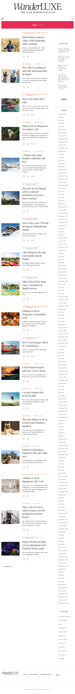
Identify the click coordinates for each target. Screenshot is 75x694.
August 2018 (62, 383)
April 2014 (61, 544)
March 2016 (61, 473)
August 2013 (62, 569)
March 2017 (61, 436)
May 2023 (61, 235)
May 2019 (61, 355)
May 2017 (61, 430)
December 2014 (63, 519)
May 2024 (61, 197)
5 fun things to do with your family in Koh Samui (34, 256)
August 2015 (62, 495)
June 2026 (61, 120)
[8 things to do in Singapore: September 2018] (10, 319)
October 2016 (62, 451)
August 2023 (62, 225)
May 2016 (61, 467)
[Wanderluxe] (37, 8)
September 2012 (63, 603)
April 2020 (61, 321)
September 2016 (63, 454)
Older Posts (7, 566)
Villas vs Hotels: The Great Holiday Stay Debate (63, 68)
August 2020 (62, 309)
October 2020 (62, 303)
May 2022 (61, 259)
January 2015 (62, 516)
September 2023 (63, 222)
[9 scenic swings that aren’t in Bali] (10, 399)
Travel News (35, 183)
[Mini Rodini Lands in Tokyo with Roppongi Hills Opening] (10, 45)
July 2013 (61, 572)
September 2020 (63, 306)
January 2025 (62, 173)
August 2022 (62, 250)
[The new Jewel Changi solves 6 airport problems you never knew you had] (10, 198)
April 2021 (61, 293)
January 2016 (62, 479)
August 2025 (62, 151)
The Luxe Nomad (34, 674)
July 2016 (61, 461)
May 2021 (61, 290)
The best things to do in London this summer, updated (34, 423)
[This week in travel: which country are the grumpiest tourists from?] (10, 517)
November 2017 (63, 411)
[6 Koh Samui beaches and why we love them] (10, 373)
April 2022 (61, 262)
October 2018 (62, 377)
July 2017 (61, 423)
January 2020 (62, 331)
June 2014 (61, 538)
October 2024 (62, 182)
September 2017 (63, 417)
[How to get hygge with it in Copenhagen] (10, 348)
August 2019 (62, 346)
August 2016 (62, 457)
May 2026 (61, 123)
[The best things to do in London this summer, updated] (10, 428)
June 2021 (61, 287)
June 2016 (61, 464)
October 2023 (62, 219)
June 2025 (61, 157)
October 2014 (62, 526)
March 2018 (61, 399)
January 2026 (62, 136)
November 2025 (63, 142)
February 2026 (62, 132)
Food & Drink (35, 337)
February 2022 (62, 269)
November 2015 (63, 485)
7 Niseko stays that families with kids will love (33, 158)
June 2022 (61, 256)
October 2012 (62, 600)
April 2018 (61, 396)
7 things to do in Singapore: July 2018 (33, 479)
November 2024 (63, 179)
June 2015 (61, 501)
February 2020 (62, 327)
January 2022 (62, 272)
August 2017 (62, 420)
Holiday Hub (62, 635)
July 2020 (61, 312)
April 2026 (61, 126)
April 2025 (61, 163)
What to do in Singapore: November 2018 (35, 127)
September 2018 (63, 380)
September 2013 (63, 566)
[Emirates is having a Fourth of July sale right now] (10, 457)
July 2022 (61, 253)
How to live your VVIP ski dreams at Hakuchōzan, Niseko (35, 226)
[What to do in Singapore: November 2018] (10, 134)
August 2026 (62, 114)
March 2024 (61, 204)
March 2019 (61, 362)
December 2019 (63, 334)
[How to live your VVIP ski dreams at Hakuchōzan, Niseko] (10, 230)
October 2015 (62, 488)
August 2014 (62, 532)
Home (25, 674)
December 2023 (63, 213)
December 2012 (63, 594)
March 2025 (61, 167)
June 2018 (61, 389)
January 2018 (62, 405)
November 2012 (63, 597)
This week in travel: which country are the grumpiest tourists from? (33, 512)
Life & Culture (35, 32)
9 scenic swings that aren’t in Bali (33, 394)
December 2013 (63, 557)
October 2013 (62, 563)
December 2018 (63, 371)
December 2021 (63, 275)
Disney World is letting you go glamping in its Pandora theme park (34, 545)
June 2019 (61, 352)
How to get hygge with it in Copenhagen (35, 344)
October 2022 (62, 244)
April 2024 (61, 201)
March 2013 (61, 584)
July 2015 (61, 498)
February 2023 (62, 238)
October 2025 (62, 145)
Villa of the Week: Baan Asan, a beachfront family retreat (34, 285)
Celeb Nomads (26, 64)
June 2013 (61, 575)
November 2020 (63, 300)
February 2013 (62, 587)
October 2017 (62, 414)
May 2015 (61, 504)
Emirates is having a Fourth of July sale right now (34, 453)
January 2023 (62, 241)
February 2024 (62, 207)
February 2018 (62, 402)
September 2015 (63, 492)
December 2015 (63, 482)
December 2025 (63, 139)
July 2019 (61, 349)
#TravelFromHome (64, 616)
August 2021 (62, 284)
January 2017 (62, 442)
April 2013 (61, 581)
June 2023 (61, 232)
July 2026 (61, 117)
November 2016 (63, 448)
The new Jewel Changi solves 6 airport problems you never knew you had (34, 193)
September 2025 (63, 148)
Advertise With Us (46, 674)
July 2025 (61, 154)
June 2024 (61, 194)
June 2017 (61, 427)
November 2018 (63, 374)
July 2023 (61, 228)
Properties (34, 218)
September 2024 (63, 185)
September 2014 (63, 529)
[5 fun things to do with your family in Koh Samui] (10, 259)
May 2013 (61, 578)
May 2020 (61, 318)
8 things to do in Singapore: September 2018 (34, 314)
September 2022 (63, 247)
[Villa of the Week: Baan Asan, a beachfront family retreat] (10, 288)
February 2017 (62, 439)
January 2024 (62, 210)
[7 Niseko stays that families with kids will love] (10, 164)
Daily (59, 624)
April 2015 (61, 507)
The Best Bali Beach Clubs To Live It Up (63, 87)
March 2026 (61, 129)
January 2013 (62, 591)
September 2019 (63, 343)
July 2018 (61, 386)
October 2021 (62, 278)
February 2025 (62, 170)
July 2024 (61, 191)
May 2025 (61, 160)
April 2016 (61, 470)
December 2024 (63, 176)
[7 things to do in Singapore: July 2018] (10, 486)
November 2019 (63, 337)
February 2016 (62, 476)
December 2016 (63, 445)
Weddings (61, 658)
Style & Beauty (62, 651)
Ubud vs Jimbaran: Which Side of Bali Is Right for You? (63, 50)
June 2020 (61, 315)
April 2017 (61, 433)
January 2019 (62, 368)
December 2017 (63, 408)
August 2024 (62, 188)
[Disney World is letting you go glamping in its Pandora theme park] (10, 549)
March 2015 (61, 510)
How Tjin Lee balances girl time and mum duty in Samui (34, 71)
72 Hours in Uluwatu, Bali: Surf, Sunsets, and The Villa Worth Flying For (63, 78)
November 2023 (63, 216)
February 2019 (62, 365)
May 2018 (61, 392)
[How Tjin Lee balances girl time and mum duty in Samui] (10, 76)
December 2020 (63, 297)
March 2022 (61, 266)
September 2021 (63, 281)
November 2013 (63, 560)
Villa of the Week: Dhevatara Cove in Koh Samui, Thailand (64, 58)
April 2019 (61, 358)
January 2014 (62, 553)
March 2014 (61, 547)
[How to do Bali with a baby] (10, 105)
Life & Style (44, 32)
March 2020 (61, 324)
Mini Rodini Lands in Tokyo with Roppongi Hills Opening (33, 40)
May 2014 (61, 541)
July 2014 (61, 535)
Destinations (26, 32)
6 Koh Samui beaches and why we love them (33, 369)
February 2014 (62, 550)
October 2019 (62, 340)
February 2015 (62, 513)
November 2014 (63, 522)
